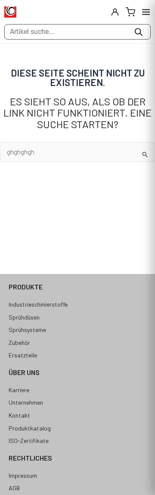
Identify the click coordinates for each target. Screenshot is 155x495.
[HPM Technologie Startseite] (10, 12)
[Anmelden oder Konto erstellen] (115, 12)
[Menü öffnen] (146, 12)
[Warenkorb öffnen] (130, 12)
